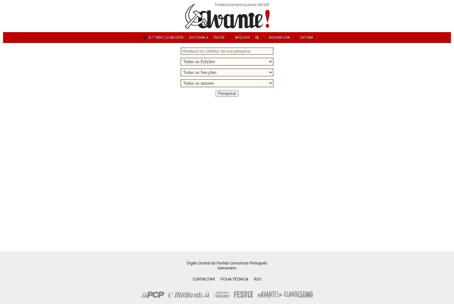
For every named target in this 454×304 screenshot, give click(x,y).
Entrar (306, 38)
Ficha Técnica (234, 279)
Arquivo (242, 38)
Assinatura (279, 38)
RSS (257, 279)
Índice (219, 38)
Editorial (198, 38)
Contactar (204, 279)
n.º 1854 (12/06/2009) (166, 38)
